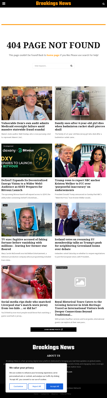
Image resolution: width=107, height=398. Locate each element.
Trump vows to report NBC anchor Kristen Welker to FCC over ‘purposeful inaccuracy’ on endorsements (77, 185)
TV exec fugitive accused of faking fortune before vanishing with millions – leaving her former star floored (24, 244)
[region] (36, 377)
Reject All (37, 386)
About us (54, 394)
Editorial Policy (65, 394)
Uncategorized (8, 146)
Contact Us (45, 394)
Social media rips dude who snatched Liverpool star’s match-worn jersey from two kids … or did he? (26, 305)
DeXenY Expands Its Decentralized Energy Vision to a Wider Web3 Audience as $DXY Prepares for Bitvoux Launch (24, 185)
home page (53, 55)
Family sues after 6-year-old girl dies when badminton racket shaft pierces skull (80, 126)
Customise (18, 386)
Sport (5, 89)
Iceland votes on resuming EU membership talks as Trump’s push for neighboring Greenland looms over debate (78, 244)
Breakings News (53, 3)
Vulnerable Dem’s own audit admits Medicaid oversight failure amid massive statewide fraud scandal (25, 126)
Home (36, 394)
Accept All (54, 386)
